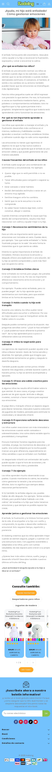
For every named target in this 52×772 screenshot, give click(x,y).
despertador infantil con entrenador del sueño (27, 459)
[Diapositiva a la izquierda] (27, 662)
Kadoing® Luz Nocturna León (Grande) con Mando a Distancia (35, 615)
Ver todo (26, 669)
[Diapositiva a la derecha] (33, 662)
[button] (13, 643)
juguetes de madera (14, 412)
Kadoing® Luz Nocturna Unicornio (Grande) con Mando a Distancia (14, 615)
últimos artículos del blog (14, 562)
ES (38, 4)
